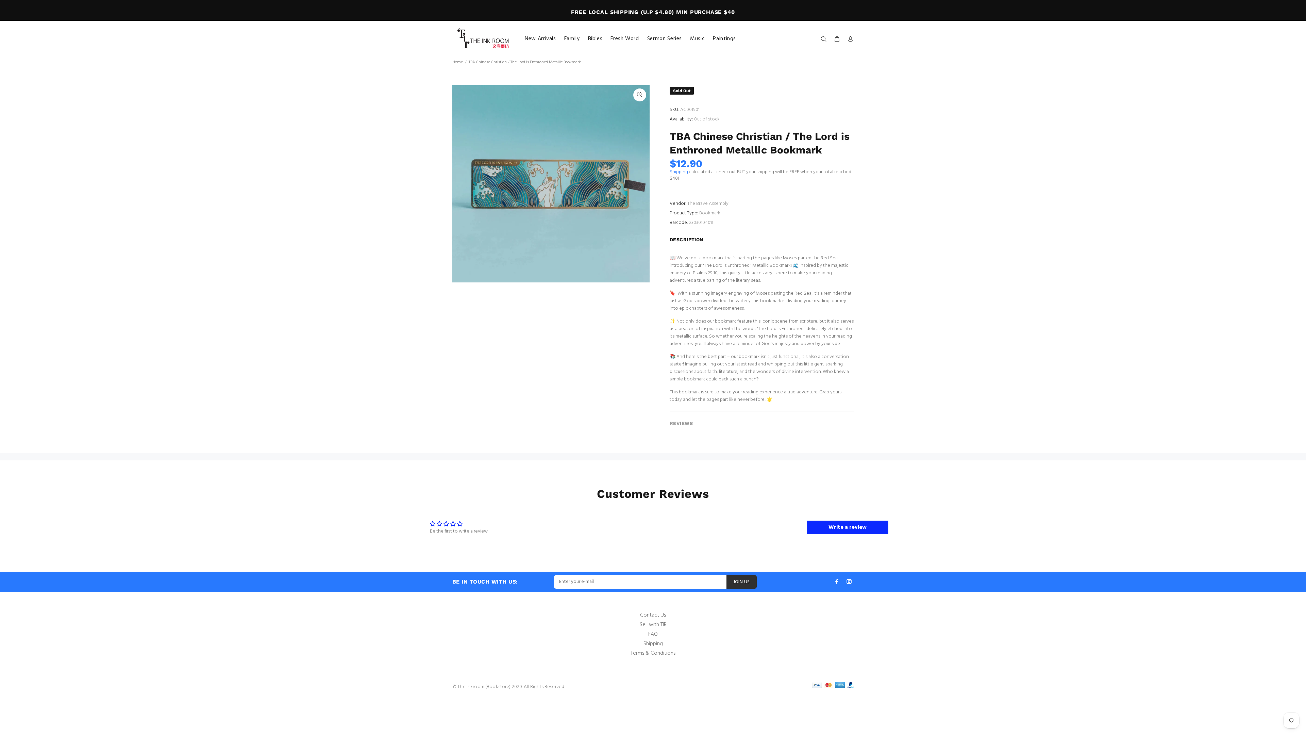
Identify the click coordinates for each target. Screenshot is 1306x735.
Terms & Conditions (653, 653)
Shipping (679, 172)
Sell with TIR (653, 624)
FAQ (653, 634)
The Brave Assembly (708, 204)
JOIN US (741, 582)
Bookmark (709, 213)
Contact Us (653, 615)
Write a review (847, 527)
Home (457, 62)
